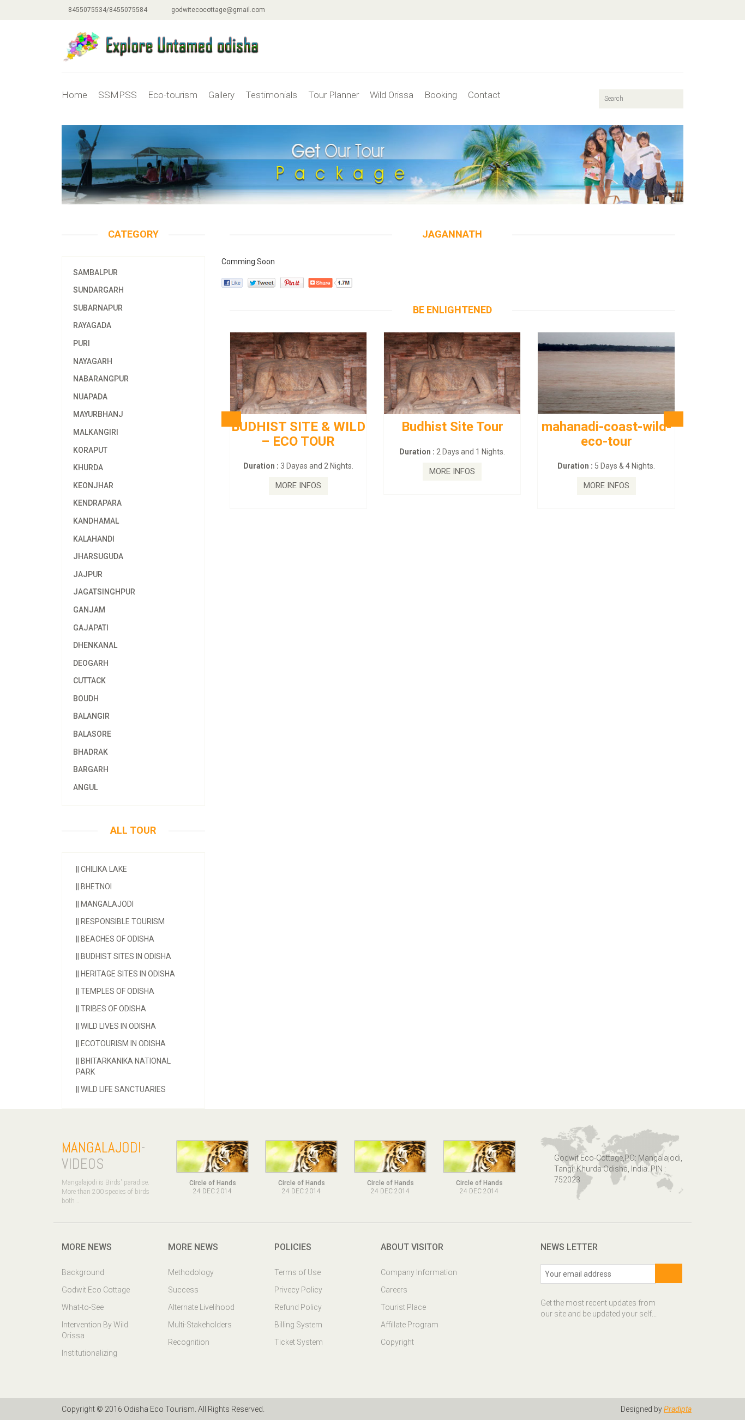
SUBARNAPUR (98, 308)
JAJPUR (88, 574)
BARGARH (91, 769)
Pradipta (678, 1409)
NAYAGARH (92, 361)
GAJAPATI (91, 627)
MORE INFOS (298, 485)
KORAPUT (90, 450)
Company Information (419, 1272)
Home (74, 94)
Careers (394, 1289)
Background (83, 1272)
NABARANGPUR (101, 378)
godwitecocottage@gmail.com (217, 10)
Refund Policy (298, 1307)
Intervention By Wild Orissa (95, 1330)
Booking (440, 94)
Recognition (188, 1342)
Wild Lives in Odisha (116, 1026)
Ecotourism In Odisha (121, 1043)
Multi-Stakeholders (200, 1324)
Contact (484, 94)
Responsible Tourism (120, 921)
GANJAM (89, 609)
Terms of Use (297, 1272)
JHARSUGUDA (98, 556)
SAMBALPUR (95, 272)
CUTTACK (89, 680)
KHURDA (88, 467)
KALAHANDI (94, 539)
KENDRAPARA (97, 503)
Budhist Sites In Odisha (123, 956)
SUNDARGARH (98, 290)
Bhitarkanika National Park (123, 1066)
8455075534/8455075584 (107, 10)
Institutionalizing (89, 1353)
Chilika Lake (101, 869)
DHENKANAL (95, 645)
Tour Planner (333, 94)
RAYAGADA (92, 325)
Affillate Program (409, 1324)
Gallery (221, 94)
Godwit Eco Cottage (96, 1289)
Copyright (397, 1342)
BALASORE (92, 734)
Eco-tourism (172, 94)
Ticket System (298, 1342)
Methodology (191, 1272)
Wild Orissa (391, 94)
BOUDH (86, 698)
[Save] (668, 1273)
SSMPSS (117, 94)
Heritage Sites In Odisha (125, 973)
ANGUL (85, 787)
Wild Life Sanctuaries (121, 1089)
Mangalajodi (105, 904)
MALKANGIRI (95, 432)
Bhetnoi (94, 886)
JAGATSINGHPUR (104, 591)
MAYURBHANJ (98, 414)
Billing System (298, 1324)
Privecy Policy (298, 1289)
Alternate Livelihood (201, 1307)
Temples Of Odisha (115, 991)
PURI (81, 343)
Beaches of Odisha (115, 938)
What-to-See (83, 1307)
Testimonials (271, 94)
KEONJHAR (93, 485)
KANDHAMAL (96, 521)
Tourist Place (403, 1307)
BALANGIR (91, 716)
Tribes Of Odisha (111, 1008)
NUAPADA (90, 396)
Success (183, 1289)
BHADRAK (90, 752)
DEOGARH (91, 663)
